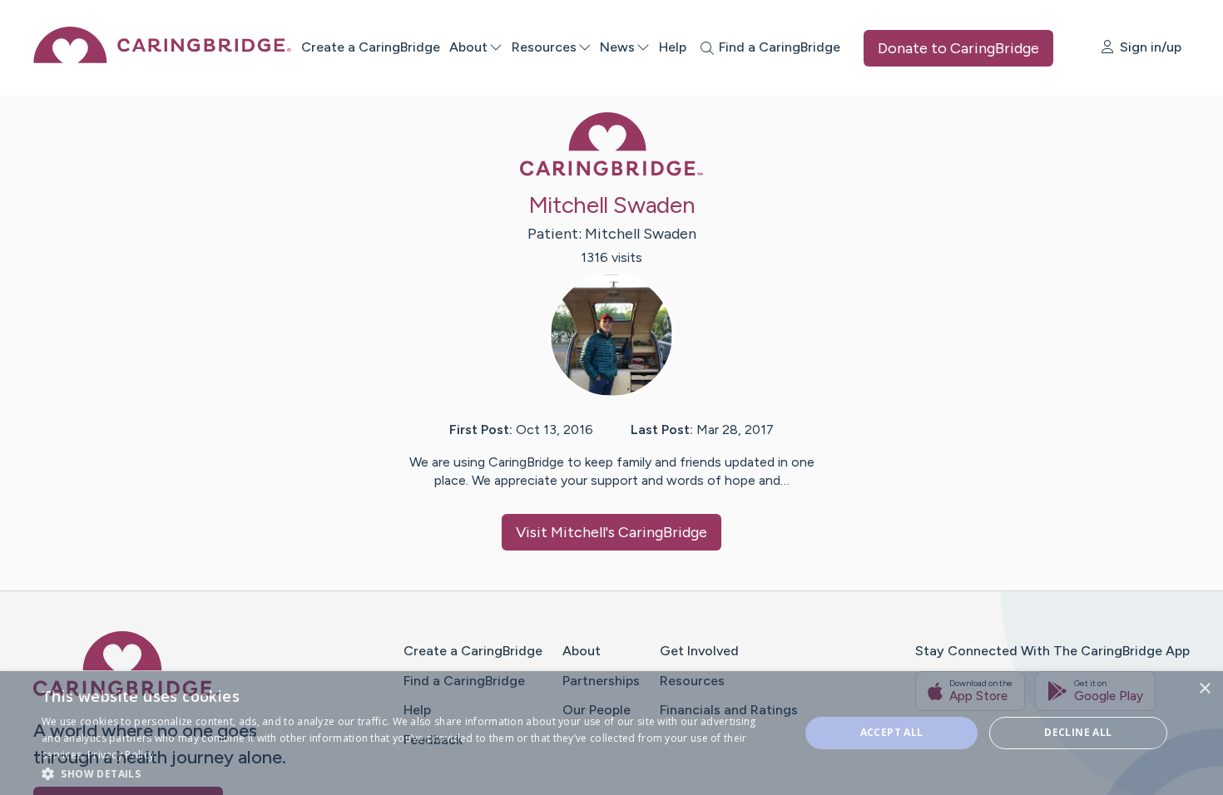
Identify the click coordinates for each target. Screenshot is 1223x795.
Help (672, 47)
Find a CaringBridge (464, 681)
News (617, 47)
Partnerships (601, 681)
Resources (544, 47)
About (468, 47)
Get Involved (699, 651)
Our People (596, 710)
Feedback (433, 740)
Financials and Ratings (729, 710)
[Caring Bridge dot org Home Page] (162, 59)
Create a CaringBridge (370, 47)
